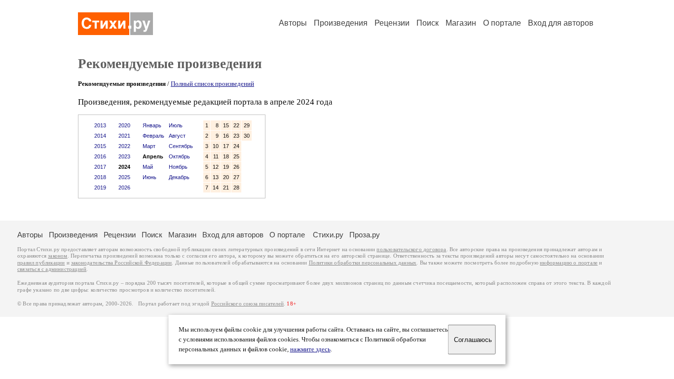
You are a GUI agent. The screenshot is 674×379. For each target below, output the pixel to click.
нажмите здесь (310, 349)
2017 (100, 167)
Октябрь (179, 156)
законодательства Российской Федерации (121, 262)
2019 (100, 187)
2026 (124, 187)
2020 (124, 125)
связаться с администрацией (51, 269)
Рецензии (392, 23)
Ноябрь (178, 167)
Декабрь (179, 177)
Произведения (341, 23)
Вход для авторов (561, 23)
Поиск (427, 23)
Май (148, 167)
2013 (100, 125)
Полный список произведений (212, 83)
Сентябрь (181, 146)
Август (177, 136)
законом (57, 256)
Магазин (461, 23)
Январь (152, 125)
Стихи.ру (328, 234)
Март (149, 146)
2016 (100, 156)
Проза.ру (364, 234)
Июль (176, 125)
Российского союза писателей (247, 303)
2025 (124, 177)
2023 (124, 156)
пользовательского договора (411, 249)
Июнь (149, 177)
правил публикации (41, 262)
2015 (100, 146)
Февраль (153, 136)
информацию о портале (569, 262)
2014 (100, 136)
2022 (124, 146)
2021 (124, 136)
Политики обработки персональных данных (363, 262)
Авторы (293, 23)
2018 (100, 177)
